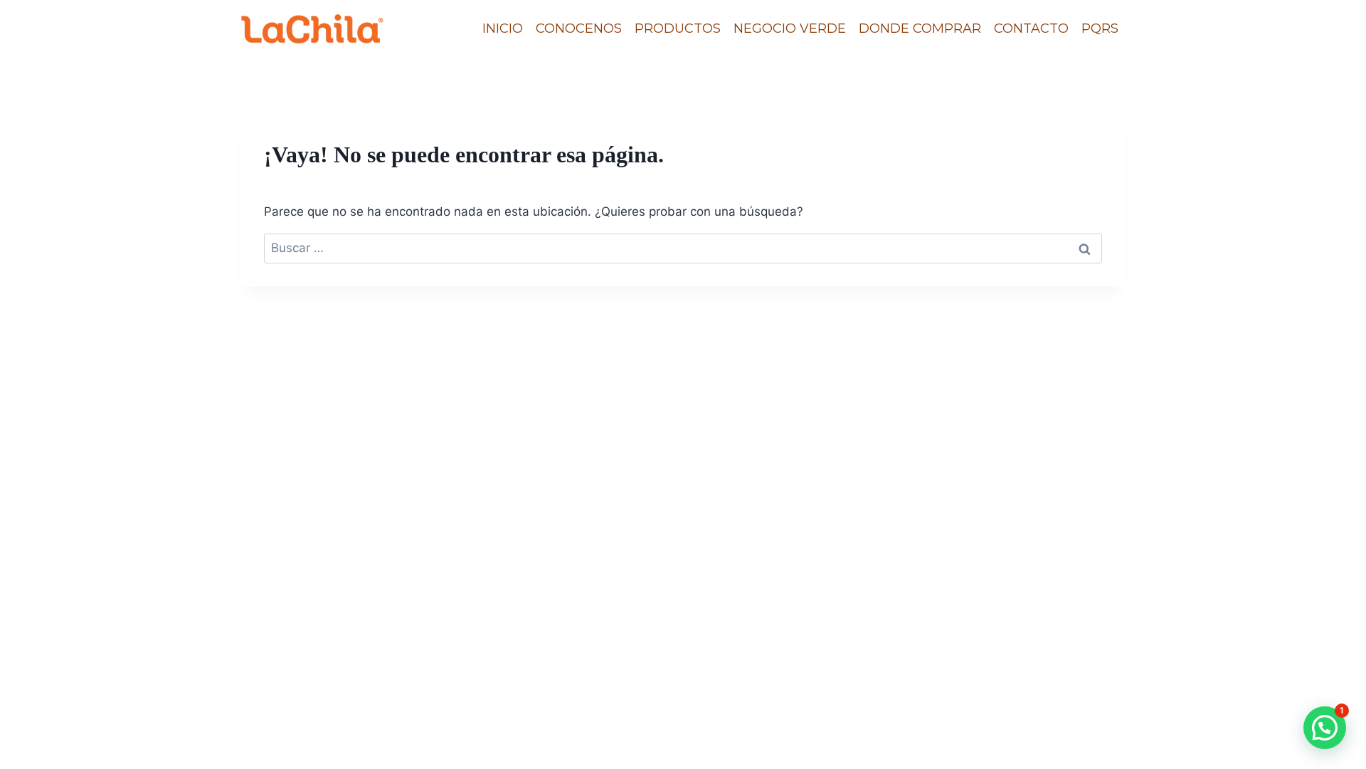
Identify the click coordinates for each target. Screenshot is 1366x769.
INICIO (502, 28)
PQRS (1099, 28)
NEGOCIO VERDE (790, 28)
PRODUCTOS (678, 28)
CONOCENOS (579, 28)
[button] (1324, 727)
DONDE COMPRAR (920, 28)
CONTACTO (1031, 28)
